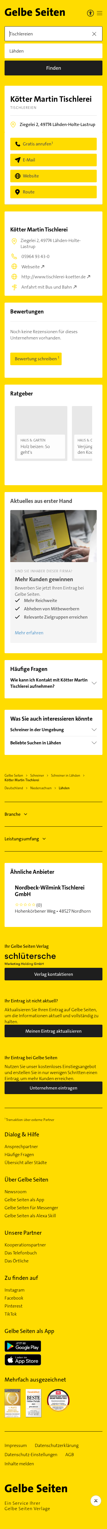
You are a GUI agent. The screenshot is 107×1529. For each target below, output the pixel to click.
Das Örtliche (17, 1261)
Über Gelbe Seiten (27, 1179)
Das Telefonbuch (21, 1253)
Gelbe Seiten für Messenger (31, 1208)
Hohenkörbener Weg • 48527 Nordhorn (53, 899)
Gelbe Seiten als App (24, 1200)
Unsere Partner (23, 1232)
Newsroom (16, 1192)
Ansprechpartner (21, 1147)
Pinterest (14, 1306)
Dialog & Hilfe (22, 1134)
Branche (13, 814)
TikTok (11, 1314)
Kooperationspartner (25, 1245)
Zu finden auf (21, 1278)
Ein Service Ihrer (27, 1505)
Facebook (14, 1298)
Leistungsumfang (22, 839)
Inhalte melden (19, 1464)
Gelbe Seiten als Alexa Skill (30, 1216)
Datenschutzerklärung (56, 1445)
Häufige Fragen (19, 1155)
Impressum (16, 1445)
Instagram (15, 1290)
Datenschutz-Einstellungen (31, 1455)
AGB (69, 1455)
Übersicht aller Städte (26, 1163)
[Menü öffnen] (99, 13)
